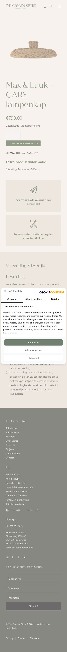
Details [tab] (55, 299)
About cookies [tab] (33, 299)
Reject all (33, 358)
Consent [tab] (12, 299)
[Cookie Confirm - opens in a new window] (51, 292)
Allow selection (33, 350)
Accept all (33, 342)
